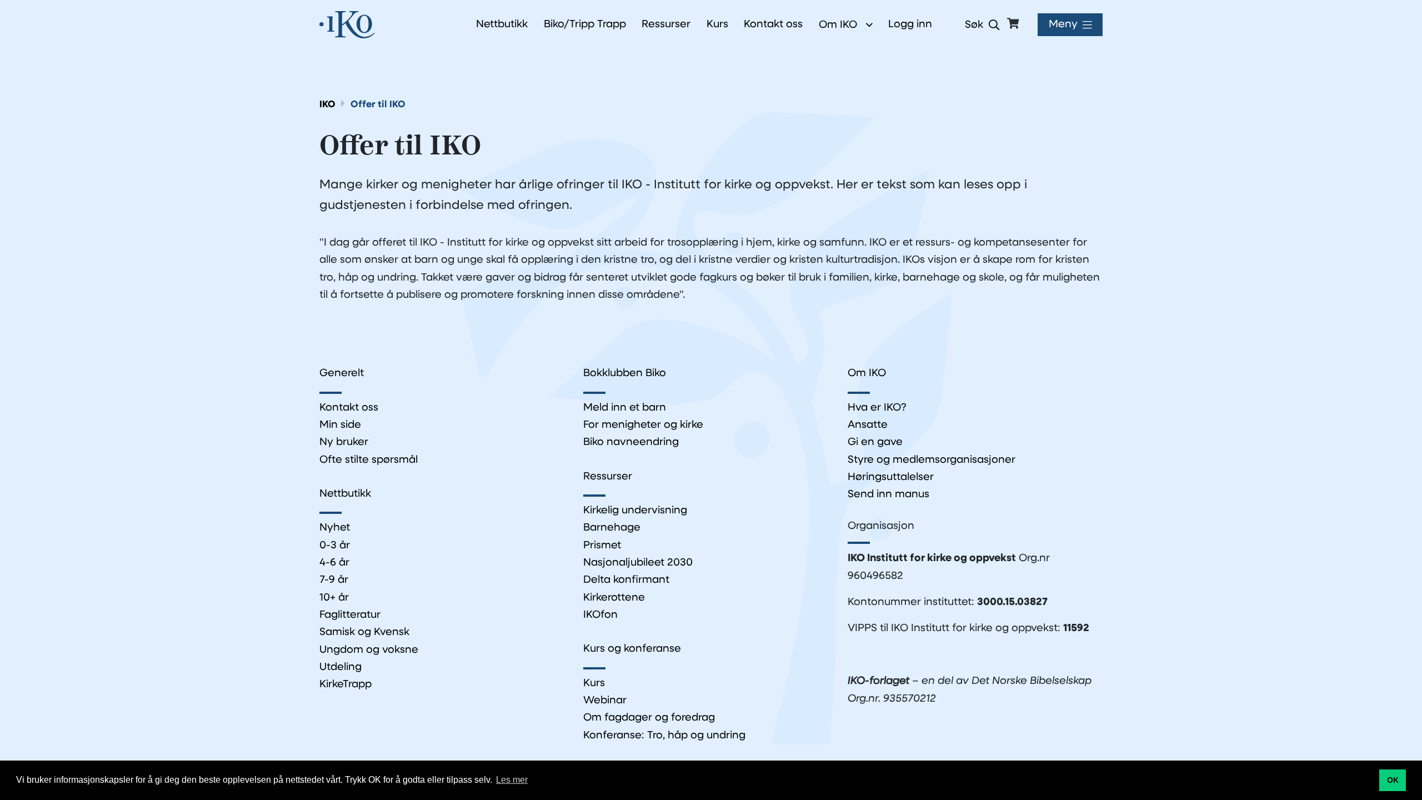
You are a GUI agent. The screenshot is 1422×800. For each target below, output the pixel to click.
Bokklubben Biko (624, 373)
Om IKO (838, 24)
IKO (327, 104)
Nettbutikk (345, 494)
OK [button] (1393, 780)
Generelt (341, 373)
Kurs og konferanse (632, 649)
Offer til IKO (378, 104)
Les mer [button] (512, 779)
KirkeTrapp (345, 684)
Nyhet (334, 528)
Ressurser (607, 477)
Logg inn (910, 24)
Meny (1063, 24)
